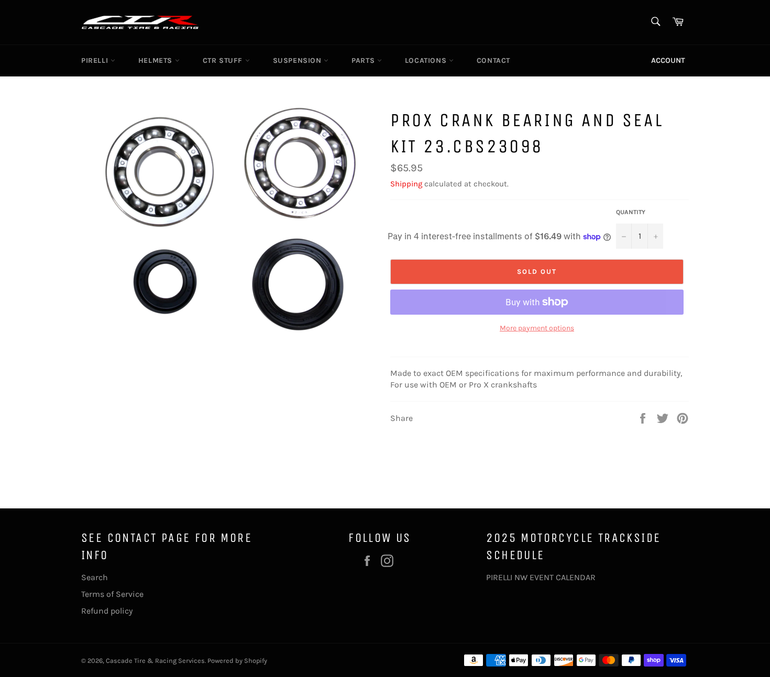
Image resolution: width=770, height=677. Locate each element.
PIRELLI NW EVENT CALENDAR (541, 577)
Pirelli (96, 60)
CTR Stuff (224, 60)
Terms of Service (112, 594)
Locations (427, 60)
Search (94, 577)
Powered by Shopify (237, 660)
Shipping (406, 183)
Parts (364, 60)
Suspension (298, 60)
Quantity (630, 212)
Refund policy (107, 611)
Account (668, 60)
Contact (493, 60)
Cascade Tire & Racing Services (155, 660)
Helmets (156, 60)
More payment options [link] (537, 328)
